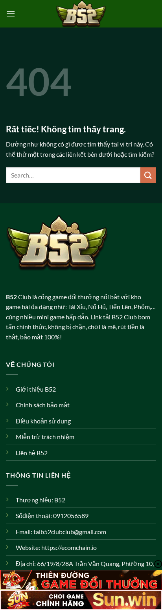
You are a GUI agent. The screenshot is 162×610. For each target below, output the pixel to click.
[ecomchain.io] (81, 13)
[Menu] (10, 13)
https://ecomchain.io (69, 547)
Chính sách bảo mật (43, 404)
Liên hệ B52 (32, 452)
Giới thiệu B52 (36, 389)
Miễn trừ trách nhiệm (45, 436)
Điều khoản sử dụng (43, 421)
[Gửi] (148, 175)
